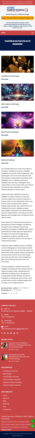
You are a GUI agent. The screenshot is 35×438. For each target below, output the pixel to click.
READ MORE (4, 79)
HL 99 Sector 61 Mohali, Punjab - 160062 (16, 311)
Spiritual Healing (7, 160)
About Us (6, 398)
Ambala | (22, 424)
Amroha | (9, 427)
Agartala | (10, 422)
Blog (4, 401)
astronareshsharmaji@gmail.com (14, 329)
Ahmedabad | (21, 422)
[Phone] (31, 420)
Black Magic (7, 374)
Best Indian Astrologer (10, 104)
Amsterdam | (24, 427)
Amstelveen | (16, 427)
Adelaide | (4, 422)
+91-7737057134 (27, 1)
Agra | (15, 422)
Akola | (3, 424)
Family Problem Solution (11, 379)
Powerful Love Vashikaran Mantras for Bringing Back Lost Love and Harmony (20, 345)
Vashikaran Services (10, 371)
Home (5, 395)
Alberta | (8, 424)
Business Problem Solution (12, 382)
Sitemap (6, 404)
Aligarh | (13, 424)
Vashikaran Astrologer (10, 76)
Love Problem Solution (11, 377)
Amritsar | (4, 427)
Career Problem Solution (12, 385)
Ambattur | (29, 424)
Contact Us (7, 409)
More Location (6, 430)
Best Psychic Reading (10, 132)
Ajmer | (28, 422)
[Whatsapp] (31, 425)
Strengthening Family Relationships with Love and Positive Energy (19, 357)
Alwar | (18, 424)
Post (4, 407)
